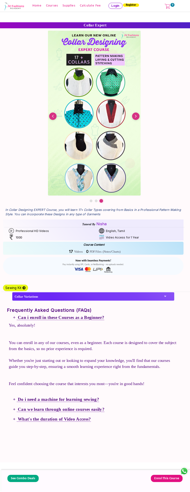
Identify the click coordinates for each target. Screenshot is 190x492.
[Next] (135, 116)
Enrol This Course (166, 478)
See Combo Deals (23, 478)
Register (131, 4)
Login (115, 5)
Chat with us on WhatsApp (184, 471)
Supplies (69, 5)
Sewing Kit (13, 288)
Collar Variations (26, 296)
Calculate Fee (90, 5)
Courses (52, 5)
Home (36, 5)
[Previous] (53, 116)
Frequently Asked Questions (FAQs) (49, 310)
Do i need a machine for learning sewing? (58, 399)
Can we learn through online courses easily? (60, 409)
